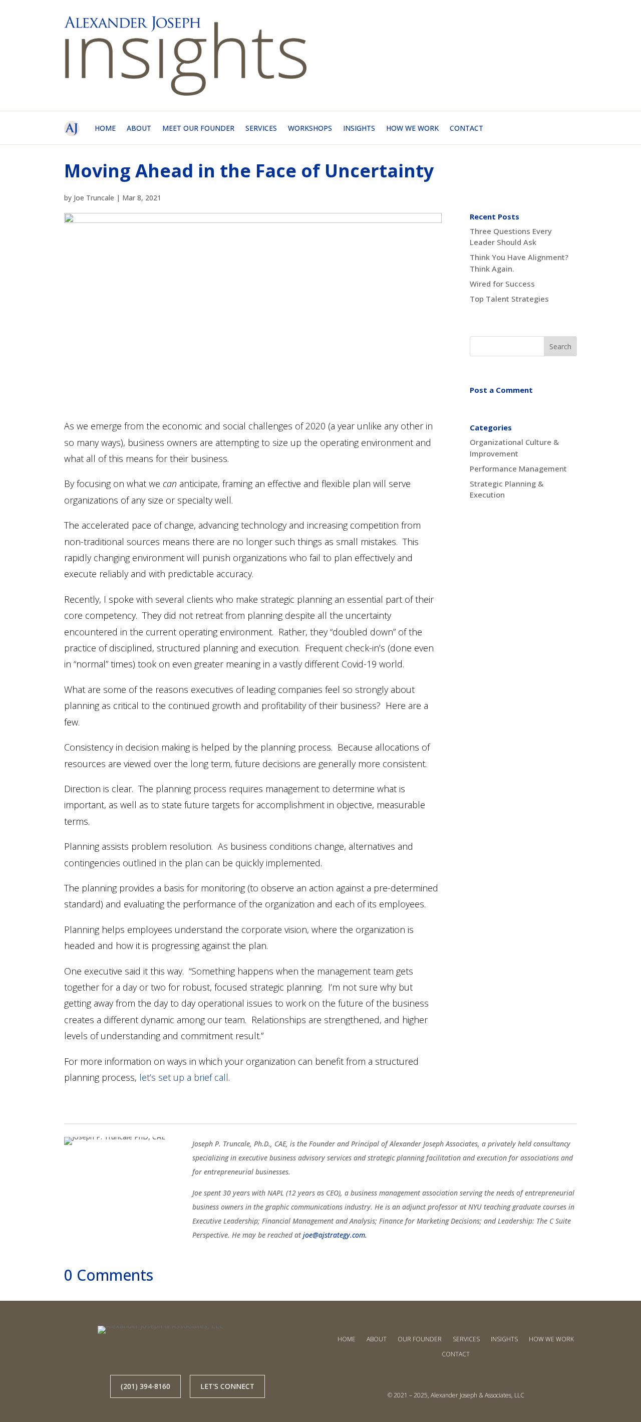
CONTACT (466, 128)
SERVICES (261, 128)
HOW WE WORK (412, 128)
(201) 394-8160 (145, 1386)
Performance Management (518, 468)
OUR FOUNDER (420, 1339)
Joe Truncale (94, 197)
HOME (105, 128)
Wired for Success (502, 284)
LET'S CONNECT (227, 1386)
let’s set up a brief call (183, 1077)
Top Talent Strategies (509, 299)
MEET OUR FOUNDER (198, 128)
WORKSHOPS (310, 128)
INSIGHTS (359, 128)
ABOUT (139, 128)
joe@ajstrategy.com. (335, 1235)
